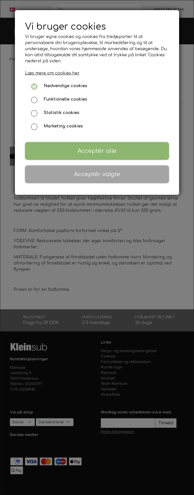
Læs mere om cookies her (52, 73)
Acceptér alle (97, 151)
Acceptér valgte (97, 174)
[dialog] (97, 247)
